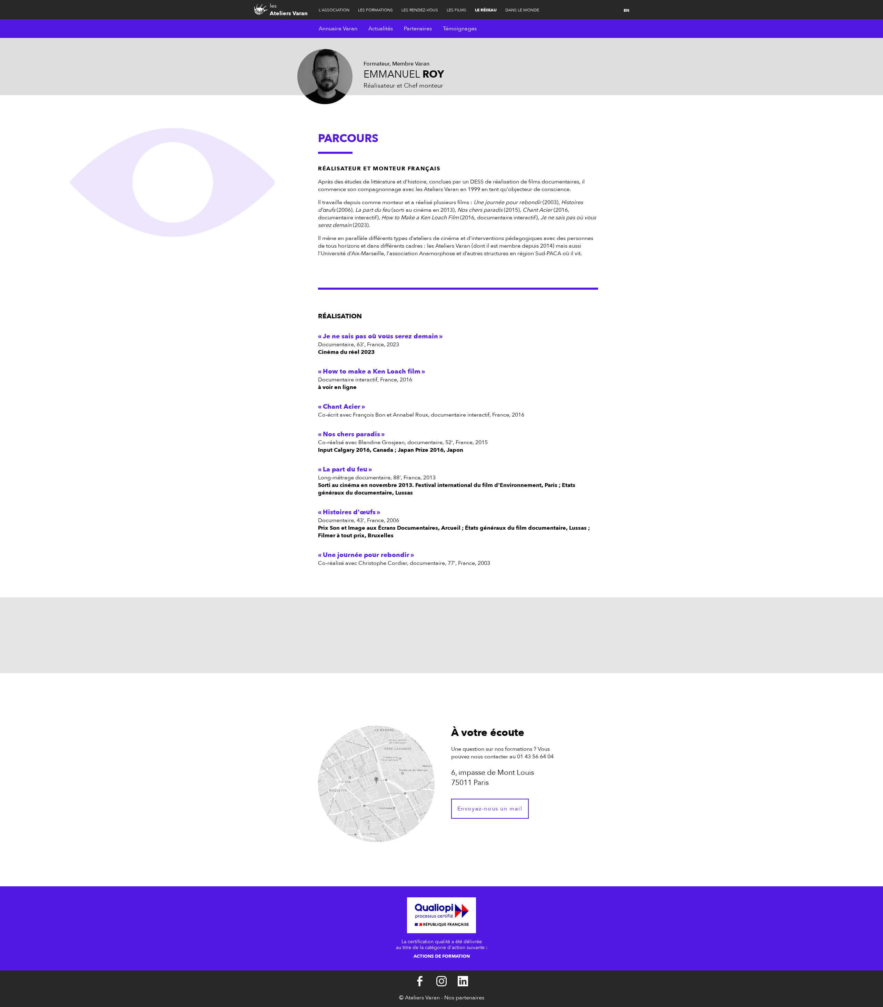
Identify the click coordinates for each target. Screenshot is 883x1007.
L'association (334, 10)
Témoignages (460, 28)
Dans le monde (522, 10)
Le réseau (486, 10)
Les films (456, 10)
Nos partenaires (464, 997)
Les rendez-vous (419, 10)
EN (626, 10)
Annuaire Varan (338, 28)
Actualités (380, 28)
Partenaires (418, 28)
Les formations (375, 10)
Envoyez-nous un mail (490, 808)
